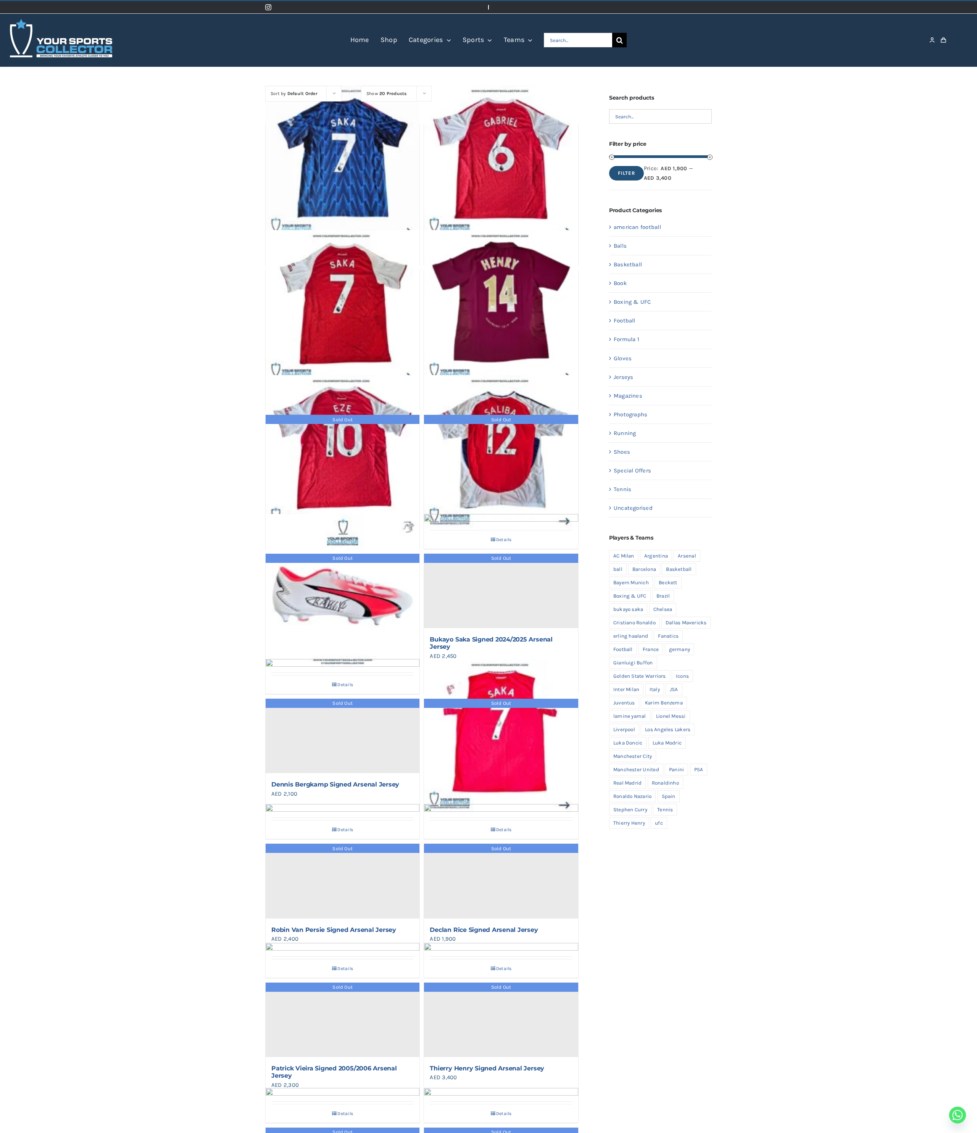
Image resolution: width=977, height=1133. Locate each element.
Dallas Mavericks (686, 622)
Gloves (623, 358)
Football (624, 320)
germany (679, 649)
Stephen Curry (630, 809)
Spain (669, 796)
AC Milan (623, 556)
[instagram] (268, 7)
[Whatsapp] (957, 1115)
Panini (676, 769)
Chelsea (662, 609)
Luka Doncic (627, 743)
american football (637, 227)
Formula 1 (626, 339)
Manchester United (636, 769)
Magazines (628, 395)
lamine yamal (629, 716)
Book (620, 283)
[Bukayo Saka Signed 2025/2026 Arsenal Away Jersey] (342, 162)
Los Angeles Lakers (667, 729)
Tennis (622, 489)
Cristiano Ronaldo (634, 622)
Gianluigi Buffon (633, 663)
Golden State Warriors (639, 676)
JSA (674, 689)
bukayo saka (628, 609)
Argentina (656, 556)
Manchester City (632, 756)
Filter (626, 173)
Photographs (630, 414)
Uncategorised (633, 507)
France (651, 649)
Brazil (663, 596)
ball (617, 569)
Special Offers (632, 470)
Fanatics (668, 636)
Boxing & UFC (632, 301)
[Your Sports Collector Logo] (61, 16)
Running (625, 433)
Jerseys (624, 377)
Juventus (624, 703)
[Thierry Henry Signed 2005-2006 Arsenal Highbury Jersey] (501, 307)
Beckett (668, 582)
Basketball (628, 264)
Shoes (622, 451)
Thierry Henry (629, 823)
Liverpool (624, 729)
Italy (655, 689)
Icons (682, 676)
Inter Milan (626, 689)
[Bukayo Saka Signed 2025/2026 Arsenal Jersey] (342, 307)
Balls (620, 245)
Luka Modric (667, 743)
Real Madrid (627, 783)
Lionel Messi (671, 716)
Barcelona (644, 569)
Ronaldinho (665, 783)
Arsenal (687, 556)
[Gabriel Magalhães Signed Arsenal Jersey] (501, 162)
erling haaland (630, 636)
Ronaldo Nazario (632, 796)
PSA (698, 769)
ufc (659, 823)
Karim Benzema (664, 703)
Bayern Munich (631, 582)
